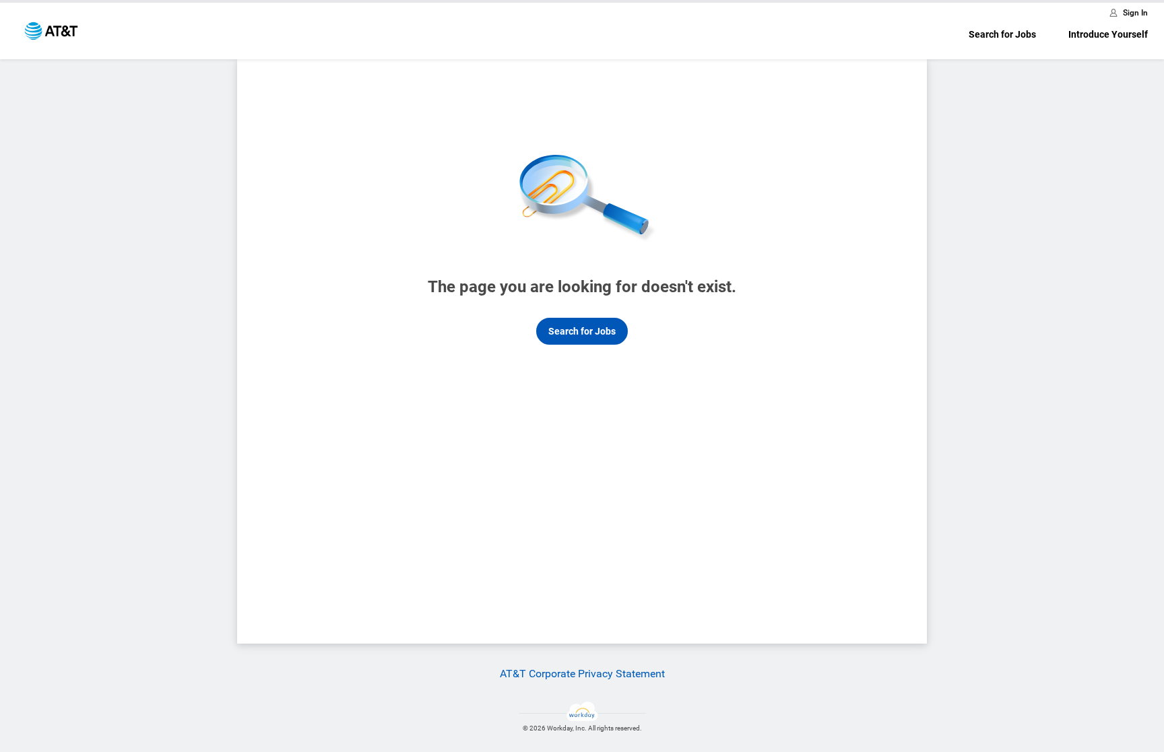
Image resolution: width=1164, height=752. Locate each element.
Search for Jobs (1002, 34)
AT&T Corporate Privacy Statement (582, 673)
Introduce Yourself (1108, 34)
